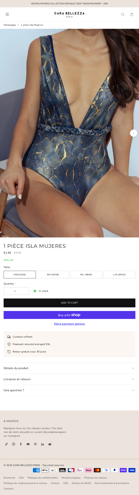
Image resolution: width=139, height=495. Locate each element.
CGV (21, 477)
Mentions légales (71, 477)
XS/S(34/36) (19, 274)
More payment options (69, 324)
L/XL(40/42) (119, 274)
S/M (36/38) (53, 274)
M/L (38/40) (86, 274)
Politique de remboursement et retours (25, 483)
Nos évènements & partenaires (112, 483)
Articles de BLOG (81, 483)
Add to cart (69, 302)
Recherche (9, 477)
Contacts (9, 488)
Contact (55, 483)
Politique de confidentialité (43, 477)
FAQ (65, 483)
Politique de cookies (95, 477)
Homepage (10, 25)
